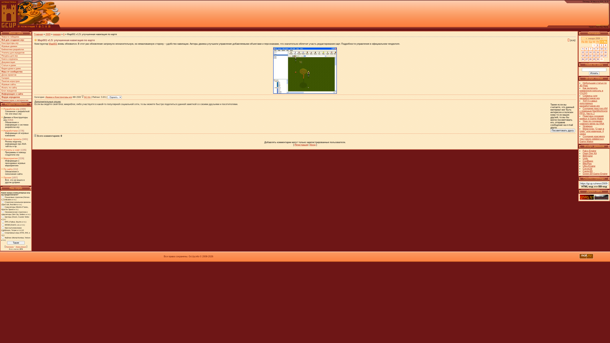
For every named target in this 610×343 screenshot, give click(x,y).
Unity (585, 158)
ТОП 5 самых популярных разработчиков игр (590, 103)
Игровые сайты (8, 84)
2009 (48, 34)
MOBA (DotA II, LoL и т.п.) (15, 225)
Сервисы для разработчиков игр (590, 97)
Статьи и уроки (8, 65)
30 (598, 59)
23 (598, 56)
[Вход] (36, 27)
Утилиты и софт (11, 150)
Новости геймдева (10, 37)
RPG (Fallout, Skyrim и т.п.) (15, 222)
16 (598, 52)
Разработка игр (11, 109)
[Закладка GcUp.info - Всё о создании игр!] (42, 27)
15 (594, 52)
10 (601, 49)
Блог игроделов (9, 91)
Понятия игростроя (10, 81)
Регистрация (301, 145)
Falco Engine (589, 151)
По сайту (8, 169)
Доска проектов (8, 75)
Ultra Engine (589, 166)
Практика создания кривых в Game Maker (592, 117)
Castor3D (588, 171)
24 (601, 56)
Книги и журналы (9, 59)
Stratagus (588, 126)
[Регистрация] (27, 27)
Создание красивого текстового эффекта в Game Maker (592, 139)
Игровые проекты (12, 139)
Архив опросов (21, 247)
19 (583, 56)
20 (587, 56)
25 (605, 56)
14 (590, 52)
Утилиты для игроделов (12, 52)
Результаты (10, 247)
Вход (313, 145)
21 (590, 56)
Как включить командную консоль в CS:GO (591, 90)
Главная (38, 34)
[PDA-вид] (46, 27)
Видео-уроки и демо (11, 68)
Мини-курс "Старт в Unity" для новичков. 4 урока (592, 131)
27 (587, 59)
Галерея (5, 78)
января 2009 (594, 38)
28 (590, 59)
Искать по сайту (9, 87)
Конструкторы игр (9, 43)
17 (601, 52)
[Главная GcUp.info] (8, 27)
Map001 (53, 44)
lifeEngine (588, 156)
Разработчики (10, 130)
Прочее (7, 177)
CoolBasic (588, 161)
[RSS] (49, 27)
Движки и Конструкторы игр (58, 97)
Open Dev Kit (590, 153)
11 (605, 49)
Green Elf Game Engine (595, 173)
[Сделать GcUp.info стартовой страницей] (39, 27)
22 (594, 56)
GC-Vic (87, 97)
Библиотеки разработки (12, 49)
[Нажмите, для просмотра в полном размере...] (305, 93)
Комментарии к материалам (14, 100)
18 (605, 52)
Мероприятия (10, 158)
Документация (8, 62)
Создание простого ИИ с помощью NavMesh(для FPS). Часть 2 (594, 111)
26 (583, 59)
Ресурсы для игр (9, 56)
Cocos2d (587, 168)
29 (594, 59)
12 (583, 52)
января (57, 34)
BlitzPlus (587, 163)
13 (587, 52)
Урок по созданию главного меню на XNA (592, 122)
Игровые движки (9, 46)
